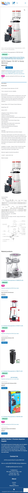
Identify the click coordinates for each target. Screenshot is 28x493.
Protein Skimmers (18, 48)
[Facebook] (14, 489)
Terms (14, 484)
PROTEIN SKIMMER (8, 58)
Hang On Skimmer (13, 57)
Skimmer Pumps (4, 73)
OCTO (2, 58)
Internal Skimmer (20, 57)
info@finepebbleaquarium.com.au (14, 466)
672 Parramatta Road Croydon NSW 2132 (14, 460)
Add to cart (9, 67)
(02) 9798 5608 (12, 463)
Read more (4, 388)
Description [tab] (4, 83)
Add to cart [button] (4, 297)
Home (2, 48)
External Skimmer (5, 57)
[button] (17, 3)
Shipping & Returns (14, 485)
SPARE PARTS (8, 58)
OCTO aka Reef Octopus (9, 48)
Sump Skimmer (20, 58)
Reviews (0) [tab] (4, 85)
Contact (14, 482)
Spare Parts (13, 58)
